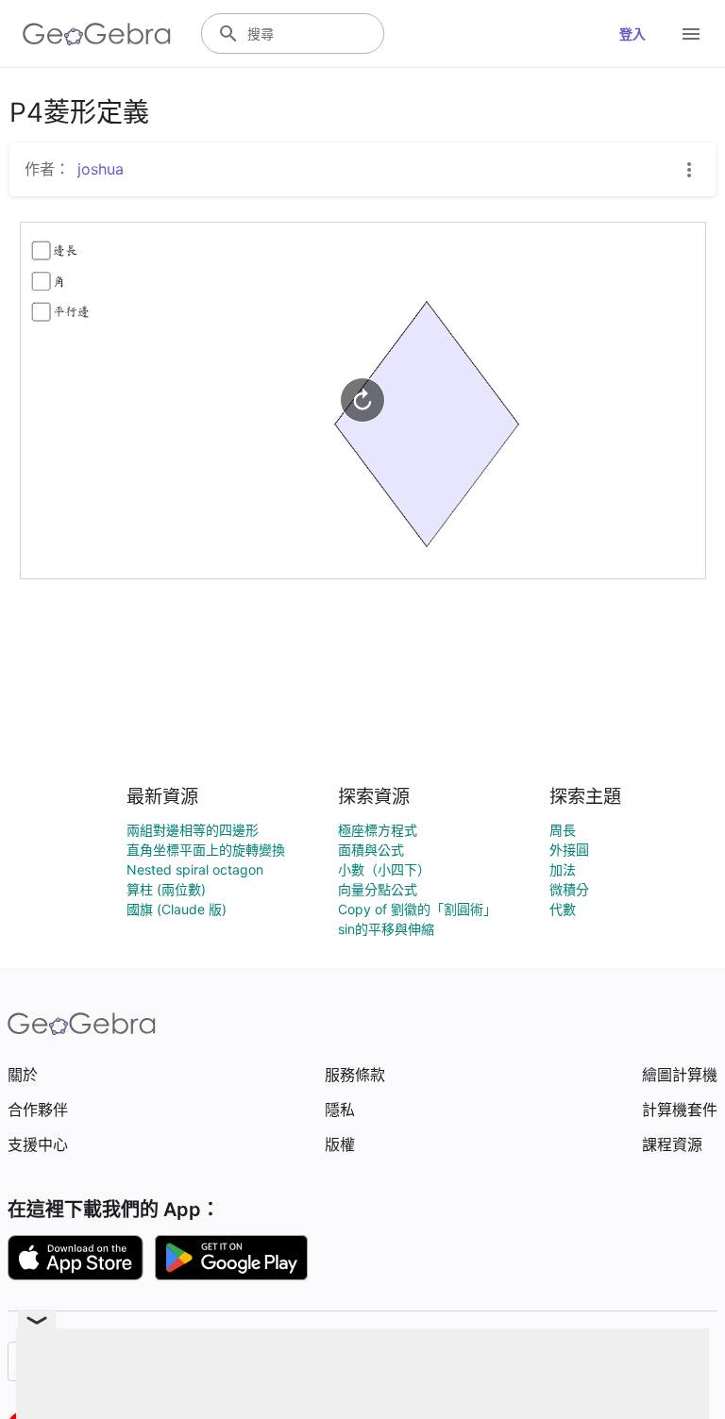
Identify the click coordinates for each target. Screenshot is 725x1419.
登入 (632, 33)
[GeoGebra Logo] (97, 34)
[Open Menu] (691, 34)
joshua (100, 168)
